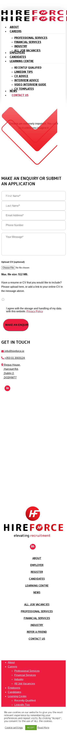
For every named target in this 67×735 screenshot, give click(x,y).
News (36, 592)
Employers (14, 687)
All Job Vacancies (36, 604)
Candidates (37, 579)
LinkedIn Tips (22, 704)
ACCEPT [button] (31, 727)
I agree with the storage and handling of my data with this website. (33, 310)
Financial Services (37, 618)
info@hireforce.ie (14, 351)
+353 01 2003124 (14, 358)
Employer (36, 565)
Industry (36, 625)
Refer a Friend (37, 632)
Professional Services (37, 611)
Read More (43, 727)
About (36, 558)
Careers (12, 666)
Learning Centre (36, 585)
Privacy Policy (35, 311)
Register (37, 572)
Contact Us (37, 638)
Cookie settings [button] (14, 727)
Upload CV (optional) (13, 262)
